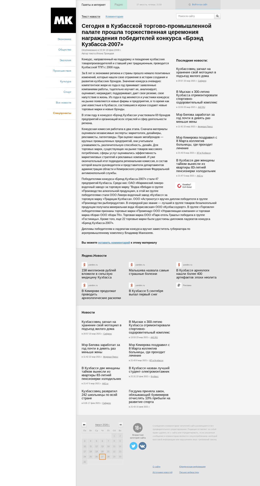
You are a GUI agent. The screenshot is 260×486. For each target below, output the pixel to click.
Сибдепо (202, 81)
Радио (119, 4)
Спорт (67, 91)
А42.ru (200, 176)
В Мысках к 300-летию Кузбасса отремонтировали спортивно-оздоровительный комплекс (197, 97)
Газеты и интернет (94, 4)
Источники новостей (162, 472)
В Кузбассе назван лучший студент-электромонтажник (149, 370)
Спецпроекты (62, 113)
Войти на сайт (199, 4)
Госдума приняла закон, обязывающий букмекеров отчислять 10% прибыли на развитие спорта (149, 396)
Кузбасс (155, 376)
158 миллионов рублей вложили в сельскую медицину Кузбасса (99, 274)
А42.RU (201, 107)
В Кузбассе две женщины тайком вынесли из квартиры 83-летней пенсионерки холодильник (195, 166)
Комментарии (114, 16)
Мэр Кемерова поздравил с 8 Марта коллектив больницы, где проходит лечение (196, 143)
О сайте (156, 466)
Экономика (64, 39)
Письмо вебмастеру (189, 472)
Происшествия (62, 70)
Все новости (63, 102)
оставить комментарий (114, 242)
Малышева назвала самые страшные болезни (149, 272)
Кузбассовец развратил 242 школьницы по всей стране (99, 394)
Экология (65, 60)
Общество (64, 49)
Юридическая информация (192, 466)
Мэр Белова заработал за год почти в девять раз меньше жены (195, 118)
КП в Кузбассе (204, 153)
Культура (65, 81)
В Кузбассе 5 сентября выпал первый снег (146, 292)
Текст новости (91, 16)
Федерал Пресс (205, 126)
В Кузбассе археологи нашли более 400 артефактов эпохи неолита (196, 274)
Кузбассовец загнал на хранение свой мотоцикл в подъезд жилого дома (196, 72)
